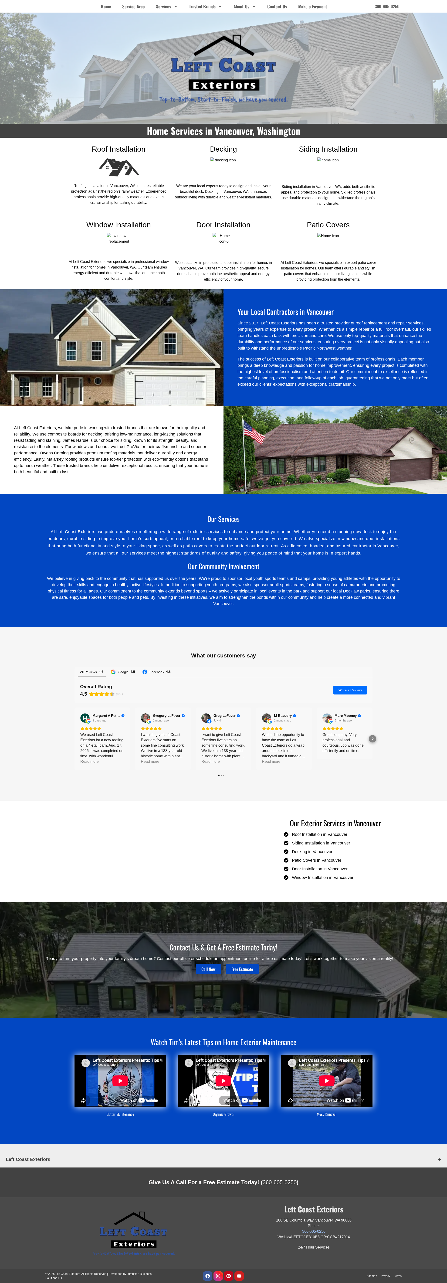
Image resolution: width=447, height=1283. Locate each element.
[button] (74, 738)
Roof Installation (119, 149)
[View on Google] (85, 718)
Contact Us (277, 6)
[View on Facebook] (206, 718)
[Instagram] (218, 1276)
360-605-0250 (280, 1182)
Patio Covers (328, 225)
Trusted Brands (202, 6)
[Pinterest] (228, 1276)
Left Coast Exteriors (28, 1159)
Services (163, 6)
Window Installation (118, 225)
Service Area (133, 6)
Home (106, 6)
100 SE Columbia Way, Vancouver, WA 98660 (314, 1220)
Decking (223, 149)
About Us (241, 6)
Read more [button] (89, 761)
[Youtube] (239, 1276)
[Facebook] (207, 1276)
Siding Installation (328, 149)
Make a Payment (312, 6)
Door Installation (223, 225)
